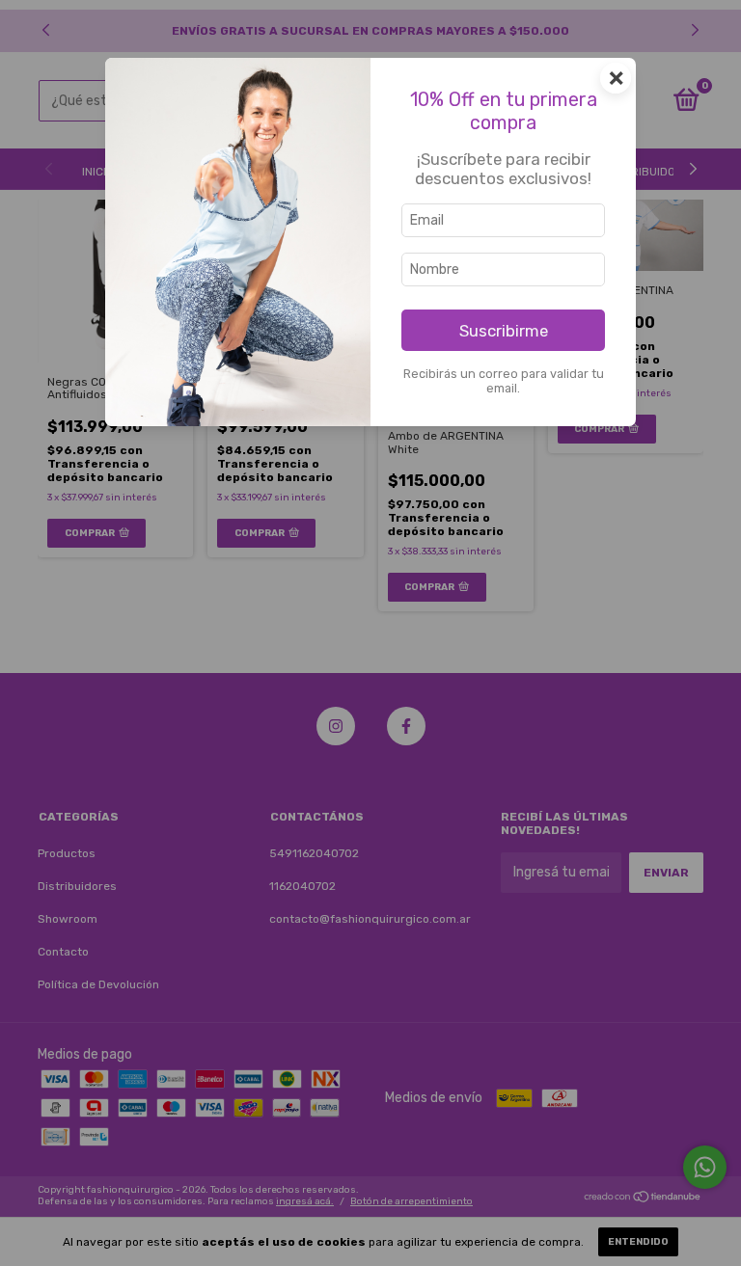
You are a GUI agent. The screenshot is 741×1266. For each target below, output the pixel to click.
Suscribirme (503, 330)
